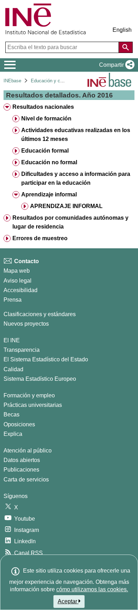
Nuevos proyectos (26, 324)
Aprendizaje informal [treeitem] (49, 194)
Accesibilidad (21, 290)
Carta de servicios (26, 479)
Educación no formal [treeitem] (49, 162)
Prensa (13, 300)
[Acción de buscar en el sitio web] (126, 47)
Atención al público (28, 451)
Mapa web (17, 271)
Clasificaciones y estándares (40, 314)
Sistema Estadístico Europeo (40, 379)
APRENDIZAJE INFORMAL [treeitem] (66, 206)
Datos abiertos (22, 460)
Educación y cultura (51, 80)
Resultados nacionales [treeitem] (43, 107)
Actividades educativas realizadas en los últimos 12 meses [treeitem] (75, 134)
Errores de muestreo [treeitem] (40, 238)
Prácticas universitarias (33, 405)
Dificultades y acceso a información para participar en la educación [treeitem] (75, 178)
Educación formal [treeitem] (45, 151)
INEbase (12, 80)
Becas (11, 414)
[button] (115, 65)
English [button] (122, 30)
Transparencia (22, 350)
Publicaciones (21, 470)
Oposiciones (19, 424)
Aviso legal (17, 281)
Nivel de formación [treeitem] (46, 119)
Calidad (13, 369)
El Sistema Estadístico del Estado (46, 359)
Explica (13, 434)
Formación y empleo (29, 395)
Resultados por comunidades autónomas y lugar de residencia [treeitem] (70, 222)
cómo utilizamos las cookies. (92, 589)
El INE (12, 340)
